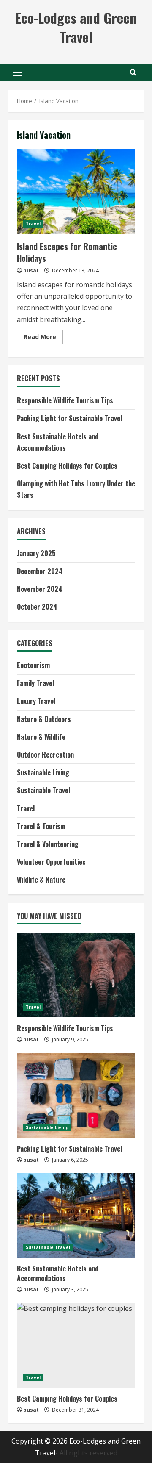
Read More (43, 338)
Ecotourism (33, 665)
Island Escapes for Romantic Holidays (76, 191)
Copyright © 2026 (40, 1441)
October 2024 (37, 607)
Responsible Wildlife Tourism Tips (65, 400)
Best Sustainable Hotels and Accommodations (57, 1273)
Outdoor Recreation (45, 755)
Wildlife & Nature (41, 879)
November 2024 (39, 589)
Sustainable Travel (43, 790)
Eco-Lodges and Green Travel (76, 27)
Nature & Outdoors (44, 719)
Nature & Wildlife (41, 737)
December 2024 (40, 571)
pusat (31, 270)
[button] (17, 72)
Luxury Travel (36, 701)
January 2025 (36, 553)
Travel (33, 224)
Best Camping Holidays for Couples (67, 466)
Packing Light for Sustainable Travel (69, 418)
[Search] (133, 72)
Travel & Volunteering (48, 844)
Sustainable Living (43, 772)
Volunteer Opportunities (51, 862)
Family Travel (35, 683)
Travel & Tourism (41, 826)
